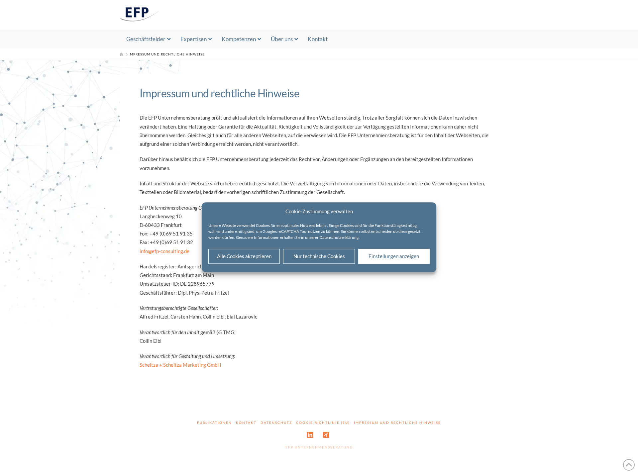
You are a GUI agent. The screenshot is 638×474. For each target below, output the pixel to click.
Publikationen (214, 423)
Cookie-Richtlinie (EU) (323, 423)
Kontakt (246, 423)
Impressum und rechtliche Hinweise (397, 423)
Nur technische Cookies (319, 256)
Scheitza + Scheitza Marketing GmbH (180, 365)
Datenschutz (276, 423)
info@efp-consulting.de (164, 251)
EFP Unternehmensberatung (319, 447)
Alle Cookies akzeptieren (244, 256)
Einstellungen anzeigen (394, 256)
